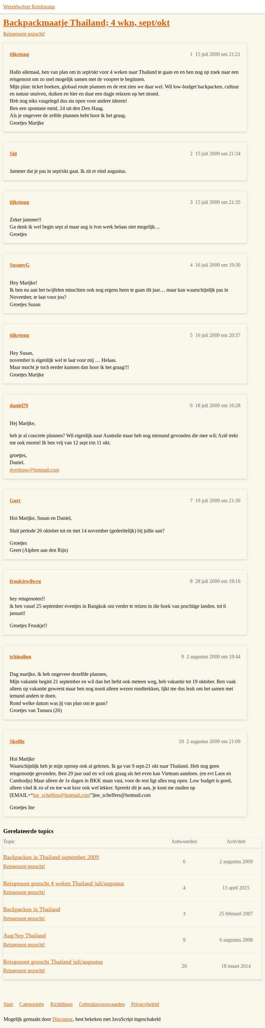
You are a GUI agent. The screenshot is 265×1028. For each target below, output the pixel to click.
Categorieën (31, 1004)
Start (8, 1004)
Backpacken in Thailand (31, 909)
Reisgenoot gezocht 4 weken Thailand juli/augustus (63, 883)
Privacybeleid (145, 1004)
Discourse (62, 1019)
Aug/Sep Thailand (24, 935)
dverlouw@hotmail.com (34, 470)
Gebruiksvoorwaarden (102, 1004)
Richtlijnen (61, 1004)
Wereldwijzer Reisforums (29, 6)
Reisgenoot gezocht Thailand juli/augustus (53, 961)
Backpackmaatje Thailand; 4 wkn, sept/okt (86, 22)
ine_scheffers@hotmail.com (61, 795)
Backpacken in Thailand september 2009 (51, 857)
